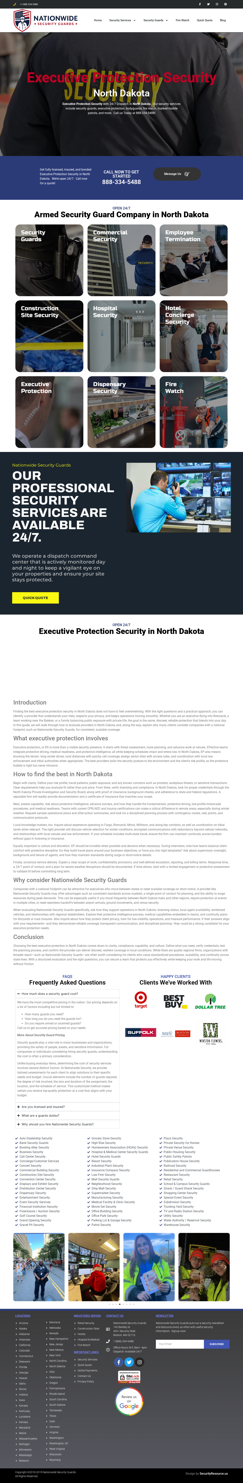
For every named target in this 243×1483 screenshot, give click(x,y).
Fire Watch (182, 20)
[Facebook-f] (200, 4)
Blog (223, 20)
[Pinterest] (225, 4)
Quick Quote (204, 20)
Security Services (120, 20)
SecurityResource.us (214, 1473)
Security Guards (153, 20)
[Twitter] (208, 4)
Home (98, 20)
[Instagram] (217, 4)
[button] (17, 1267)
